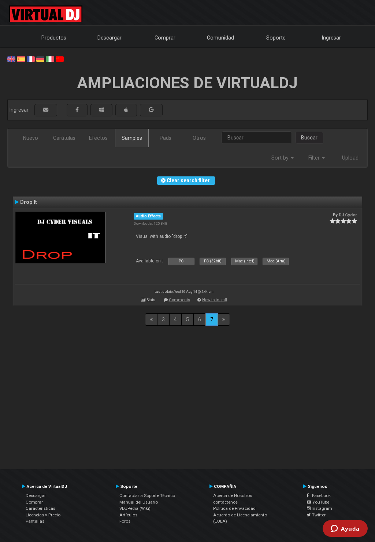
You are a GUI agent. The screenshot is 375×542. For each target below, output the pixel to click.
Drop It (28, 202)
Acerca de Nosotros (232, 495)
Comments (179, 300)
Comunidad (220, 38)
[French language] (31, 58)
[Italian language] (50, 58)
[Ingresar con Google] (151, 110)
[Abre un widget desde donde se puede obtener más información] (345, 529)
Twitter (318, 514)
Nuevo (30, 138)
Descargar (109, 38)
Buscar (309, 138)
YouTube (320, 502)
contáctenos (225, 502)
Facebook (320, 495)
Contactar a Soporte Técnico (147, 495)
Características (40, 508)
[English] (11, 58)
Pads (165, 138)
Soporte (276, 38)
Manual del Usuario (138, 502)
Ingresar (331, 38)
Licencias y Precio (43, 514)
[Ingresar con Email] (45, 110)
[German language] (40, 58)
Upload (350, 158)
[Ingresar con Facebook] (77, 110)
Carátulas (64, 138)
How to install (214, 300)
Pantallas (35, 521)
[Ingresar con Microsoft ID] (101, 110)
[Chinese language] (60, 58)
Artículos (128, 514)
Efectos (98, 138)
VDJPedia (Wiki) (135, 508)
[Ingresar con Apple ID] (126, 110)
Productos (53, 38)
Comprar (165, 38)
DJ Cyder (348, 214)
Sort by (280, 158)
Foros (124, 521)
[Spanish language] (21, 58)
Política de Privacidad (234, 508)
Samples (132, 138)
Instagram (321, 508)
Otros (199, 138)
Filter (314, 158)
